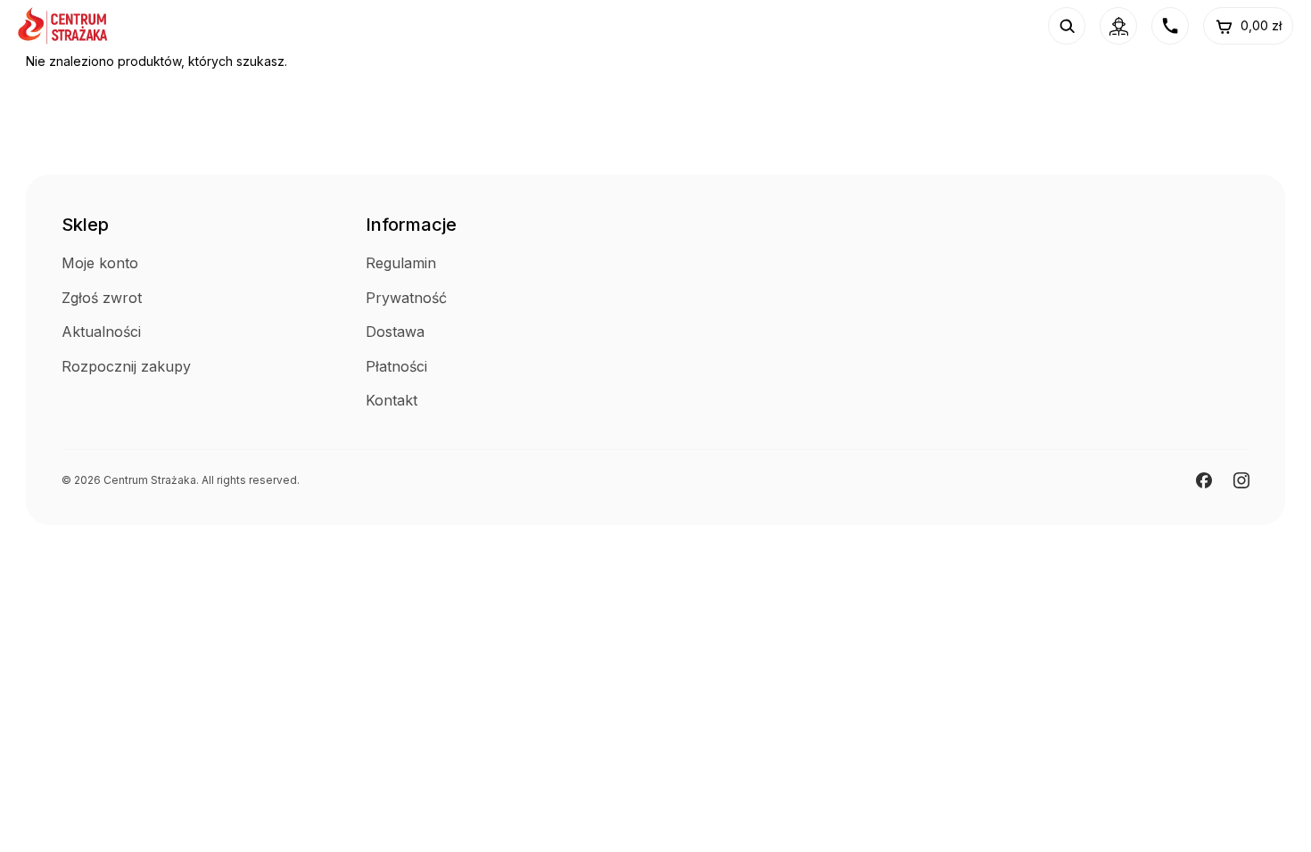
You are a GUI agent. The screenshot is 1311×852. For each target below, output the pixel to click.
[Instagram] (1241, 480)
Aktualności (101, 331)
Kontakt (391, 400)
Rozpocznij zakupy (126, 366)
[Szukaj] (1066, 26)
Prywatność (406, 298)
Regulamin (401, 263)
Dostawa (395, 331)
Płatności (396, 366)
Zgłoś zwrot (102, 298)
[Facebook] (1204, 480)
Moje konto (100, 263)
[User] (1118, 26)
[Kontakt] (1170, 26)
